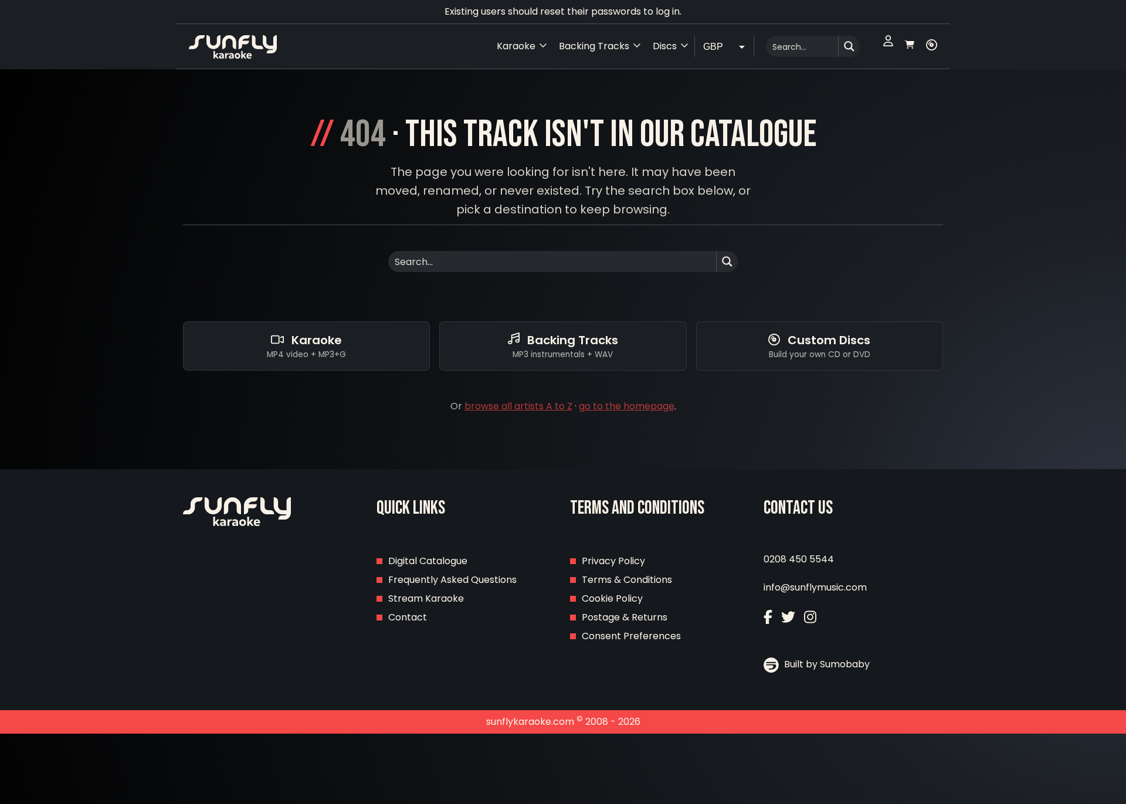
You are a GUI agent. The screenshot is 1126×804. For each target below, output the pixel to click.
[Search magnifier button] (849, 46)
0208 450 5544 (799, 559)
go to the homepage (626, 406)
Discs (665, 46)
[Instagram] (810, 618)
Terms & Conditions (627, 579)
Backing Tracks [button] (594, 46)
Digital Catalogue (427, 561)
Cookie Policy (612, 598)
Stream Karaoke (426, 598)
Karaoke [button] (516, 46)
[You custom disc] (931, 46)
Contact (407, 617)
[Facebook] (768, 618)
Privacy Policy (613, 561)
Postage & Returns (624, 617)
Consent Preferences (631, 636)
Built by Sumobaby (826, 664)
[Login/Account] (888, 46)
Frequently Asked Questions (452, 579)
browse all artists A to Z (518, 406)
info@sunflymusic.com (815, 587)
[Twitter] (788, 618)
